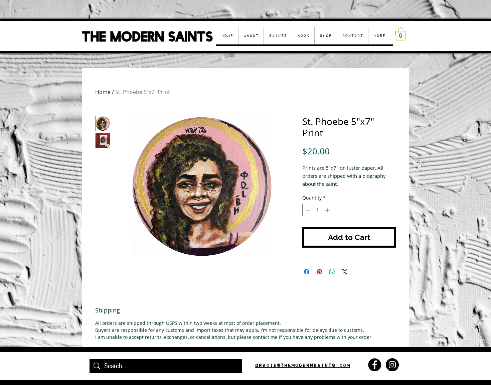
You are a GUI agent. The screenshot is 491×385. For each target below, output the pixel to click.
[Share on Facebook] (307, 272)
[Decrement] (307, 210)
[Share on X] (345, 272)
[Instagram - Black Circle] (392, 364)
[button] (325, 35)
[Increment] (328, 210)
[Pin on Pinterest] (319, 272)
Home (103, 92)
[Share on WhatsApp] (332, 272)
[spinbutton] (318, 210)
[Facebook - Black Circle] (374, 364)
